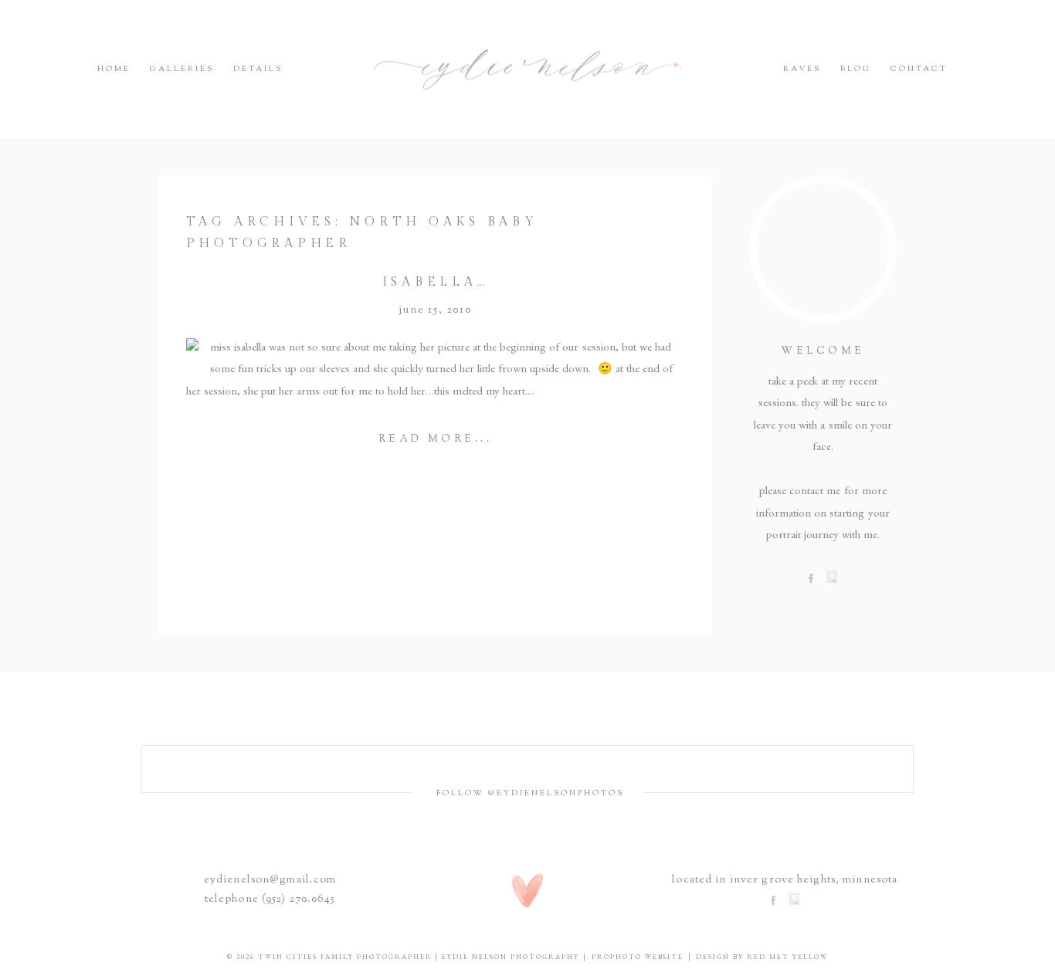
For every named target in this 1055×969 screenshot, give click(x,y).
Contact (919, 69)
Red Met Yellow (787, 956)
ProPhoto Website (638, 956)
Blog (855, 69)
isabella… (435, 282)
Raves (802, 69)
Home (114, 69)
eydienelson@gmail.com (270, 880)
